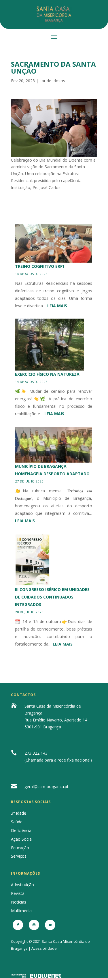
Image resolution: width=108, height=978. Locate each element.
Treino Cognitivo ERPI (39, 266)
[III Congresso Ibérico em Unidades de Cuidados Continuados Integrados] (32, 560)
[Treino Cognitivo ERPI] (53, 243)
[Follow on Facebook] (18, 925)
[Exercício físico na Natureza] (49, 345)
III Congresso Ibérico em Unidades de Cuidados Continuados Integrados (52, 597)
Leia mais (57, 305)
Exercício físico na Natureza (47, 374)
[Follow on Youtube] (50, 925)
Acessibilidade (44, 948)
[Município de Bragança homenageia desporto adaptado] (53, 445)
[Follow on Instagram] (34, 925)
